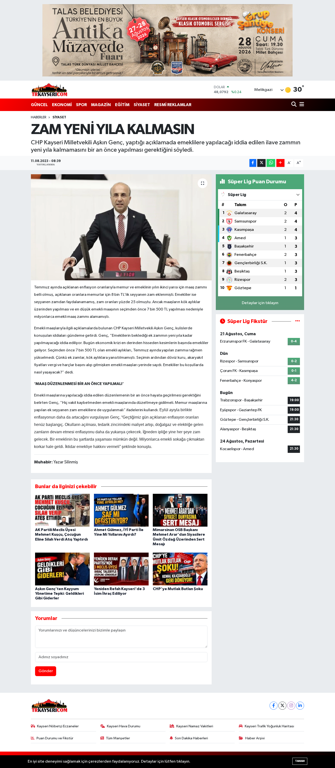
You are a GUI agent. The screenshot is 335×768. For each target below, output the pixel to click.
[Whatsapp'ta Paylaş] (271, 163)
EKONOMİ (62, 105)
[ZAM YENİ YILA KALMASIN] (121, 227)
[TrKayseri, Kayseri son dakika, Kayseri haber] (49, 90)
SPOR (81, 105)
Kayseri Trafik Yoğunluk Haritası (269, 726)
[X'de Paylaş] (261, 163)
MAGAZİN (101, 105)
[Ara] (294, 104)
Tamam (300, 761)
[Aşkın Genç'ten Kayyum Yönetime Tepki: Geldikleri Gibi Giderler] (62, 569)
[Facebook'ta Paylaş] (252, 163)
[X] (282, 706)
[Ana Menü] (300, 104)
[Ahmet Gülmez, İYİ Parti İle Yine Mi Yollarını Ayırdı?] (121, 510)
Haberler (38, 117)
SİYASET (142, 105)
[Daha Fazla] (280, 163)
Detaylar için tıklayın (260, 303)
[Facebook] (274, 706)
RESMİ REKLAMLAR (172, 105)
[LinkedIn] (300, 706)
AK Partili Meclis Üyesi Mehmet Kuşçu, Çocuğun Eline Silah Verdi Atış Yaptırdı (61, 534)
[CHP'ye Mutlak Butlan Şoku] (180, 569)
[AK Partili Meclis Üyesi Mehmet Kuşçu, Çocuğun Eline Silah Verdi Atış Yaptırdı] (62, 510)
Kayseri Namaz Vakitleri (194, 726)
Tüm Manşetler (118, 738)
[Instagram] (291, 706)
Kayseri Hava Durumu (123, 726)
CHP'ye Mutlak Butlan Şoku (178, 589)
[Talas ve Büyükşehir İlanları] (167, 40)
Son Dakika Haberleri (191, 738)
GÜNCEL (39, 105)
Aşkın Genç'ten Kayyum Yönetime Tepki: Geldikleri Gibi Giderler (59, 593)
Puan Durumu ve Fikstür (55, 738)
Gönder (46, 671)
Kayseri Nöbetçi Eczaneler (58, 726)
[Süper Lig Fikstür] (297, 321)
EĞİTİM (122, 105)
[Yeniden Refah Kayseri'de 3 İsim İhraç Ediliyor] (121, 569)
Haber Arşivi (255, 738)
